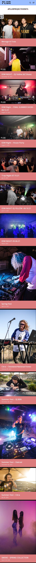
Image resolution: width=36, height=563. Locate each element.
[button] (33, 3)
